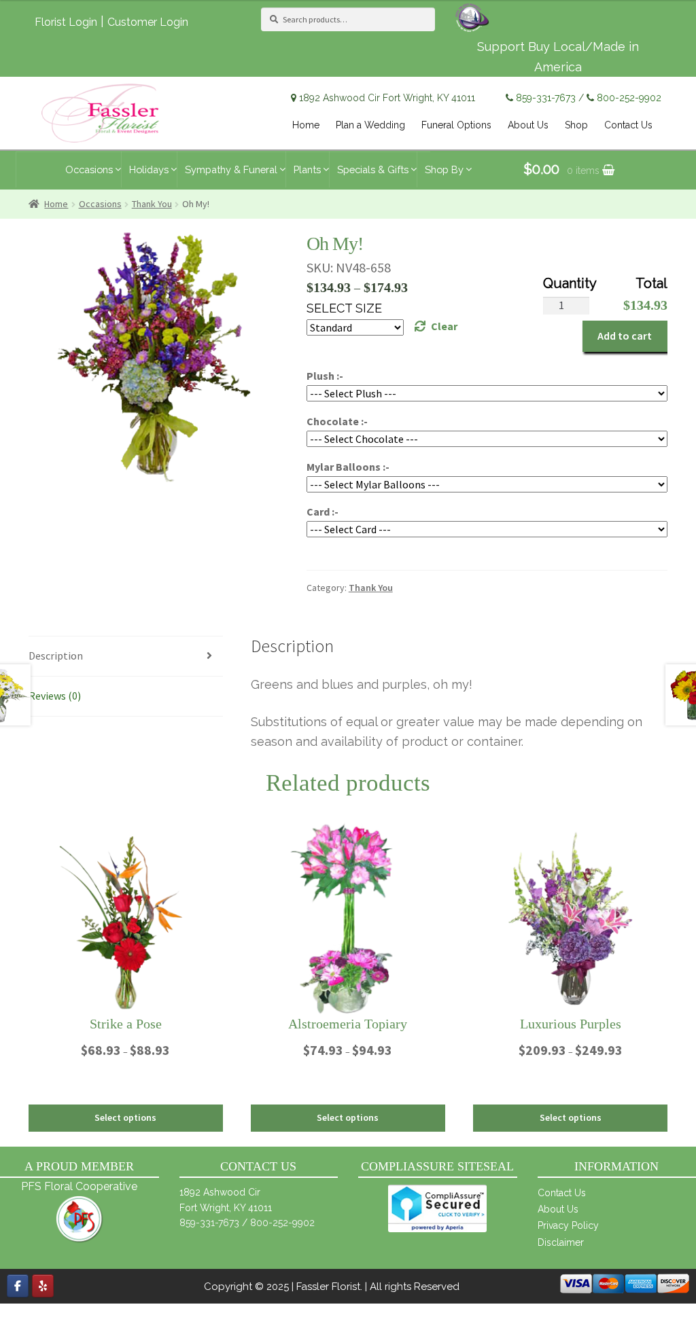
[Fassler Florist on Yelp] (43, 1285)
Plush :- (325, 375)
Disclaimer (561, 1242)
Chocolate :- (337, 421)
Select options (125, 1117)
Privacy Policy (568, 1225)
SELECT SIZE (344, 308)
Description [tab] (56, 655)
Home (56, 204)
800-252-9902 (629, 97)
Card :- (322, 511)
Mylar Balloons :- (348, 466)
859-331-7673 (546, 97)
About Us (558, 1209)
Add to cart (624, 335)
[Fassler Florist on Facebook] (18, 1285)
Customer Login (147, 22)
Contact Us (562, 1192)
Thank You (152, 204)
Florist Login (66, 22)
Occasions (100, 204)
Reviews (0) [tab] (55, 695)
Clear (444, 326)
